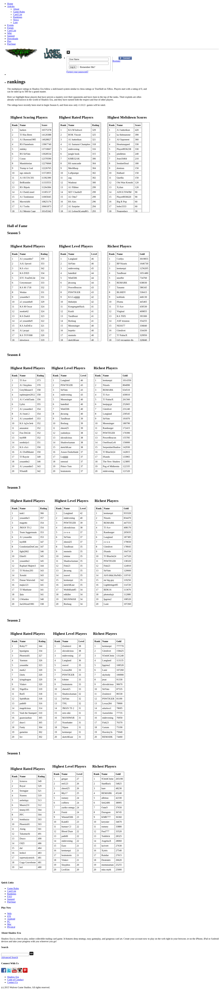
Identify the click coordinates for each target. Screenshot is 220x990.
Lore (15, 22)
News (16, 20)
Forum (10, 28)
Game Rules (19, 11)
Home (10, 3)
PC (8, 921)
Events (10, 25)
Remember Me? (87, 67)
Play (9, 41)
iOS (9, 916)
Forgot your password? (77, 71)
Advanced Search (9, 957)
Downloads (12, 38)
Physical (11, 927)
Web (9, 913)
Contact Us (12, 982)
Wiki (9, 33)
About (16, 9)
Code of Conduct (15, 979)
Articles (11, 6)
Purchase (11, 44)
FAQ (9, 896)
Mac (9, 924)
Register (116, 61)
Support (11, 36)
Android (11, 919)
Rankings (17, 17)
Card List (17, 14)
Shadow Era (13, 977)
